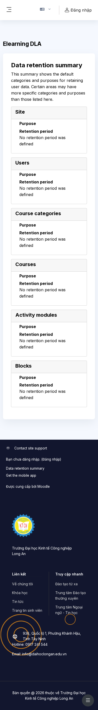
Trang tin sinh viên (27, 610)
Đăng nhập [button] (81, 10)
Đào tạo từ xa (66, 584)
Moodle (43, 487)
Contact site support (30, 448)
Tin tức (18, 601)
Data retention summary (25, 468)
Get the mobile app (21, 475)
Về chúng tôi (22, 584)
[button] (45, 10)
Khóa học (20, 593)
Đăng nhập (51, 459)
